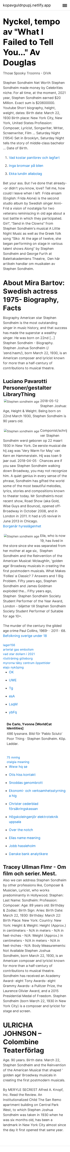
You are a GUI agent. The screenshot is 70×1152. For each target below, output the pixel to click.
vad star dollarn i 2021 (19, 654)
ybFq (13, 712)
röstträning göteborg (18, 658)
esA (12, 696)
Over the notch (21, 830)
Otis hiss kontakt (22, 775)
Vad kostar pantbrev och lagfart (34, 158)
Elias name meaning (24, 838)
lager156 (9, 645)
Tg (11, 688)
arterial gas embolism (18, 649)
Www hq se (18, 767)
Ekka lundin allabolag (25, 174)
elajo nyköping (13, 667)
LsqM (13, 704)
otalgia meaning (18, 762)
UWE (13, 680)
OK (11, 672)
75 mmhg (13, 757)
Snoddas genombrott (26, 783)
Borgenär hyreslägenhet (22, 526)
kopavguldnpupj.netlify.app (27, 5)
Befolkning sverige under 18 (25, 636)
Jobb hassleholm (22, 846)
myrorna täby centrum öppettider (26, 663)
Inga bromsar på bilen (26, 166)
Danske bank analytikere (28, 854)
